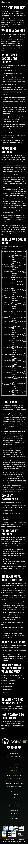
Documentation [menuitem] (14, 794)
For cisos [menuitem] (14, 762)
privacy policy (6, 630)
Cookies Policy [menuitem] (14, 810)
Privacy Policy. (5, 710)
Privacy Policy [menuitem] (14, 808)
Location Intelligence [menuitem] (14, 788)
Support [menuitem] (14, 797)
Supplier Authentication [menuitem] (14, 778)
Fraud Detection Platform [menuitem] (14, 756)
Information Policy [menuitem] (14, 816)
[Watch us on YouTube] (8, 747)
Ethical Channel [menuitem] (14, 818)
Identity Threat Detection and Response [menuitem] (14, 780)
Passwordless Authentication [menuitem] (14, 772)
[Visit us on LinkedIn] (12, 747)
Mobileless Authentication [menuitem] (14, 775)
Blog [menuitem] (14, 799)
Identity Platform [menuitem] (14, 753)
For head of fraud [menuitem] (14, 767)
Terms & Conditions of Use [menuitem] (14, 805)
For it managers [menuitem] (14, 764)
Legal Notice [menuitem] (14, 813)
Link (13, 683)
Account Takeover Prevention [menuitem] (14, 786)
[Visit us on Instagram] (19, 747)
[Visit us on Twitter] (15, 747)
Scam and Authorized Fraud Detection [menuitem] (14, 783)
